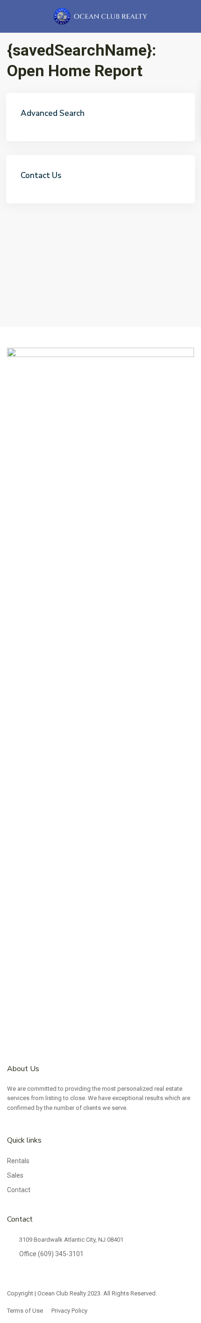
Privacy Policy (69, 1310)
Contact (18, 1190)
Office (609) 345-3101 (51, 1254)
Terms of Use (25, 1310)
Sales (15, 1175)
